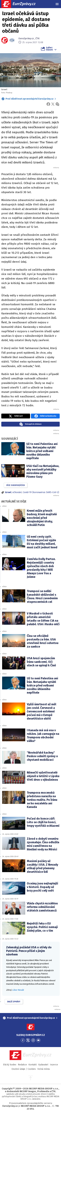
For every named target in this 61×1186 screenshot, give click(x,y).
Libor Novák (18, 990)
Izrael (8, 492)
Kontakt (32, 1064)
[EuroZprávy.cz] (21, 4)
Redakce (22, 1064)
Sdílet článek (49, 49)
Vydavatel (43, 1064)
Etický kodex (9, 1064)
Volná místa (43, 1069)
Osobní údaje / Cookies (24, 1069)
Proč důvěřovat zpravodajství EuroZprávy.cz (30, 98)
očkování (17, 492)
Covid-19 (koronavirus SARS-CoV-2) (41, 492)
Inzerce (54, 1064)
